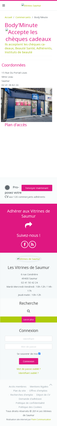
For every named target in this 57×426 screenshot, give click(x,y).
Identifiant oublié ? (29, 372)
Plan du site (19, 390)
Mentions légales (39, 386)
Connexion (28, 361)
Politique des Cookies (30, 407)
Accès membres (17, 386)
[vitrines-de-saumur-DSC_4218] (26, 105)
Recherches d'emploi (21, 394)
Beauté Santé (25, 48)
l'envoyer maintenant (36, 188)
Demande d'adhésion (30, 398)
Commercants (23, 17)
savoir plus (28, 319)
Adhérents (43, 48)
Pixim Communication (41, 419)
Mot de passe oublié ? (29, 368)
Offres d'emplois (38, 390)
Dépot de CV (43, 394)
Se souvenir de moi (27, 353)
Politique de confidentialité (30, 402)
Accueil (8, 17)
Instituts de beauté (18, 52)
